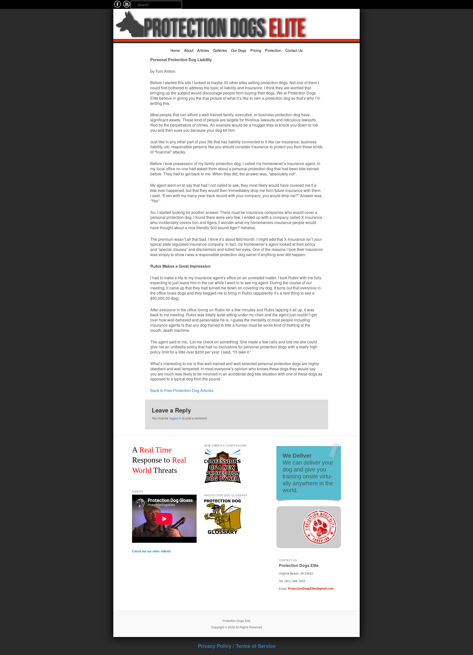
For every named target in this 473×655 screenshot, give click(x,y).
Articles (203, 50)
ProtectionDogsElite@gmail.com (311, 588)
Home (175, 50)
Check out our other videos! (151, 551)
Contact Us (294, 50)
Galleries (220, 50)
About (188, 50)
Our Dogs (238, 50)
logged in (175, 418)
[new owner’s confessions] (222, 451)
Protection (273, 50)
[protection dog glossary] (222, 501)
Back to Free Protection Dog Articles (181, 390)
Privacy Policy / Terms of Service (236, 645)
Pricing (255, 50)
